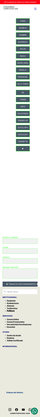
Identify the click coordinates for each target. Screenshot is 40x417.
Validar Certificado (15, 340)
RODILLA (22, 70)
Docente (10, 327)
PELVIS (23, 49)
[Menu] (35, 9)
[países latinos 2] (11, 375)
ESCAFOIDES (22, 113)
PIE (23, 92)
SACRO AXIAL (22, 63)
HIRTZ (22, 106)
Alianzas (10, 306)
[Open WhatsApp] (34, 411)
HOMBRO (23, 35)
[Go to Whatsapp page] (30, 409)
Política (10, 311)
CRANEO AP (23, 120)
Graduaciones (13, 303)
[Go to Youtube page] (24, 409)
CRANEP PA (23, 141)
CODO (22, 21)
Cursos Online (13, 319)
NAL (15, 346)
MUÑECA (23, 28)
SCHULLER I (23, 134)
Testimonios (12, 308)
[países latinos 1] (28, 375)
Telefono (6, 257)
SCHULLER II (23, 127)
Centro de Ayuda (14, 335)
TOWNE (23, 99)
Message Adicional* (11, 267)
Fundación (11, 301)
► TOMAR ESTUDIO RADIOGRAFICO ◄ (22, 284)
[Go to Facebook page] (17, 409)
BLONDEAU (23, 42)
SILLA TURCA (22, 84)
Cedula (5, 247)
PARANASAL (23, 77)
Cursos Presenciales (15, 322)
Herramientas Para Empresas (19, 324)
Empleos (10, 338)
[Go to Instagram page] (10, 409)
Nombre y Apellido (10, 237)
